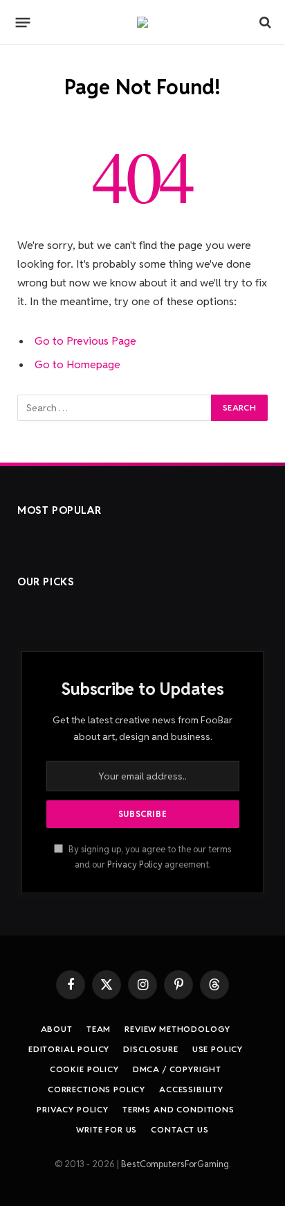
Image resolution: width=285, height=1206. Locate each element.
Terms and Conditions (178, 1109)
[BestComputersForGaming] (142, 22)
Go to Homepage (77, 364)
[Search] (264, 22)
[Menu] (23, 22)
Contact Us (179, 1129)
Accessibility (191, 1089)
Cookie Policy (84, 1069)
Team (98, 1029)
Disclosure (150, 1049)
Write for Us (106, 1129)
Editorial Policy (68, 1049)
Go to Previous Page (85, 341)
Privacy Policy (135, 864)
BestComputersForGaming (175, 1164)
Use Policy (217, 1049)
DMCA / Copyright (177, 1069)
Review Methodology (177, 1029)
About (57, 1029)
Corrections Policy (96, 1089)
